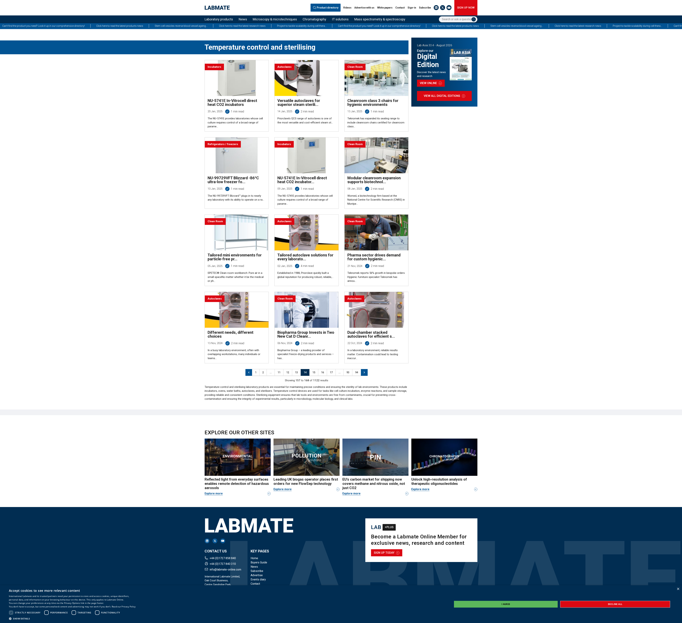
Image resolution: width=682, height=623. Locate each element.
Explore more (214, 493)
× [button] (678, 589)
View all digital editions (442, 96)
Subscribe (425, 7)
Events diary (258, 579)
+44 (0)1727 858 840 (223, 558)
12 (287, 372)
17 (331, 372)
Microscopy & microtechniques (275, 19)
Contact (400, 7)
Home (254, 558)
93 (348, 372)
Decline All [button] (615, 604)
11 (279, 372)
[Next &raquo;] (364, 372)
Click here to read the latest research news (157, 25)
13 (296, 372)
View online (428, 83)
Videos (347, 7)
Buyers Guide (259, 562)
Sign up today (384, 552)
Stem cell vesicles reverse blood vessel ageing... (96, 25)
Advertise (257, 575)
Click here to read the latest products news (35, 25)
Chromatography (314, 19)
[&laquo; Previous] (248, 372)
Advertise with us (364, 7)
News (243, 19)
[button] (72, 618)
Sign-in (412, 7)
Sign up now (466, 7)
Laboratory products (219, 19)
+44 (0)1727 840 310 (223, 564)
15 (313, 372)
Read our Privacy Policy (124, 606)
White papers (385, 7)
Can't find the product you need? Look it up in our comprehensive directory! (294, 25)
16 (322, 372)
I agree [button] (506, 604)
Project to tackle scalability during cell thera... (217, 25)
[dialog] (341, 604)
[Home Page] (217, 8)
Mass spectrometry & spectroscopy (379, 19)
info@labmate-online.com (225, 569)
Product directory (327, 7)
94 (356, 372)
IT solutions (340, 19)
